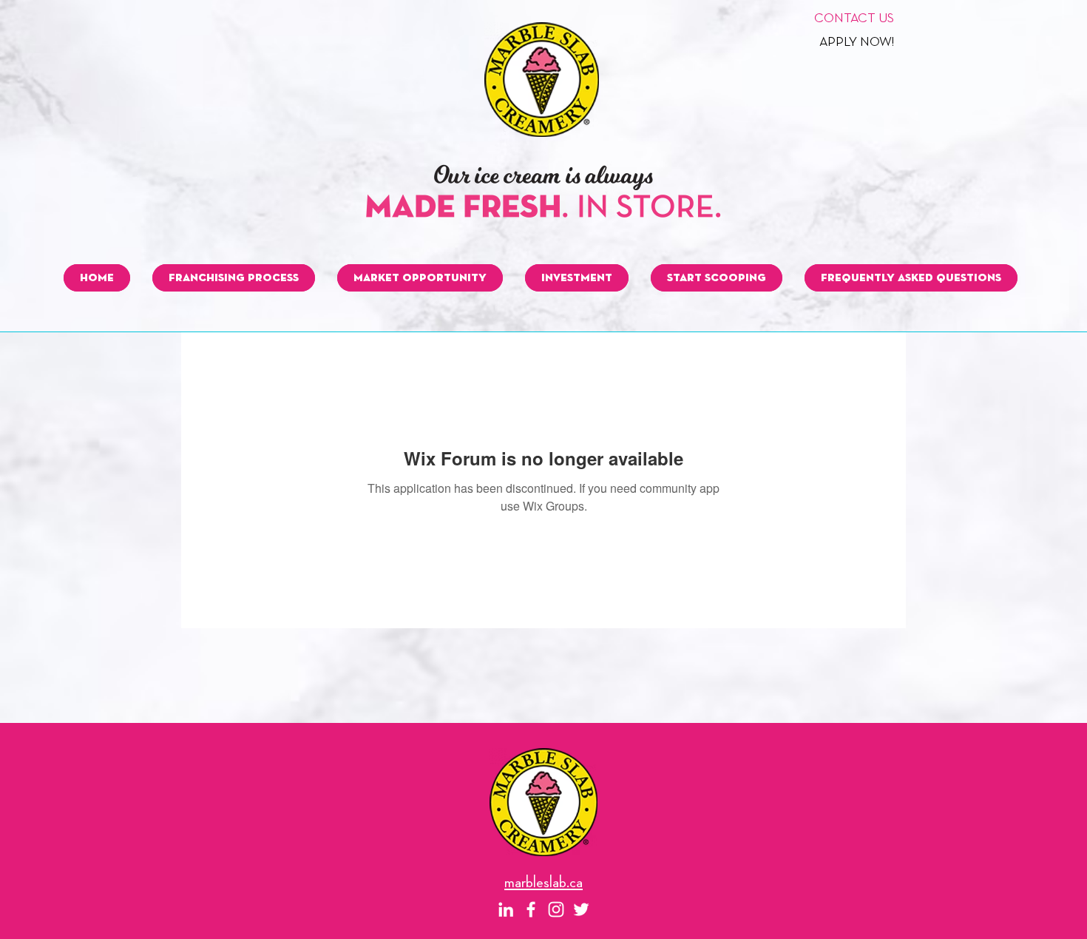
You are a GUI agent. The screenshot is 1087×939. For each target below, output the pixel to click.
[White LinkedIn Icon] (505, 909)
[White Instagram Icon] (556, 909)
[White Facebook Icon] (531, 909)
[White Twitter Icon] (581, 909)
